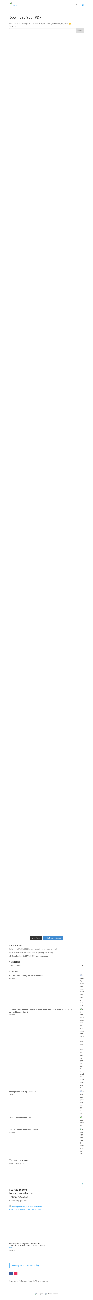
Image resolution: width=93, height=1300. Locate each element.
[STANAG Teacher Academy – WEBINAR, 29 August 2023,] (18, 395)
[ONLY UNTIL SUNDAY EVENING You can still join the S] (37, 156)
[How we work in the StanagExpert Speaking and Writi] (75, 344)
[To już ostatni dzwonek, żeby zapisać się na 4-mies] (56, 63)
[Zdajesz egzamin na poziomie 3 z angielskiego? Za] (56, 230)
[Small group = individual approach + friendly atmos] (18, 830)
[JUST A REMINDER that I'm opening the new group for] (56, 817)
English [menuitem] (40, 1294)
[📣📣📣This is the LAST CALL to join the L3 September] (18, 194)
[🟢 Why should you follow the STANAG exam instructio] (18, 594)
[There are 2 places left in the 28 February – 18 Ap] (56, 574)
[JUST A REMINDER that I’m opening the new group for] (75, 537)
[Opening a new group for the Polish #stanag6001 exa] (75, 757)
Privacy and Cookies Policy (25, 1265)
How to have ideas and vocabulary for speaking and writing (31, 952)
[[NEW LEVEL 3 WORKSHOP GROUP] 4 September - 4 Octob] (37, 365)
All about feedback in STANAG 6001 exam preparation (29, 956)
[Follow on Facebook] (11, 1273)
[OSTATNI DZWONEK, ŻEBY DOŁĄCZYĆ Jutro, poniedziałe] (37, 75)
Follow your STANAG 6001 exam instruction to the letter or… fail (33, 949)
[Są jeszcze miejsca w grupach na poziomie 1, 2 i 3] (18, 82)
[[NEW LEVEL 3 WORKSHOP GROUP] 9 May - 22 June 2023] (37, 485)
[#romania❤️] (56, 337)
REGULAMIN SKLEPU (17, 1164)
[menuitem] (39, 1294)
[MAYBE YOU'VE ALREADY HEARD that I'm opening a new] (37, 834)
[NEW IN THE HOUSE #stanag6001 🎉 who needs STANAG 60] (75, 162)
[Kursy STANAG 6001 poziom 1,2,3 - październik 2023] (75, 48)
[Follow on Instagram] (15, 1273)
